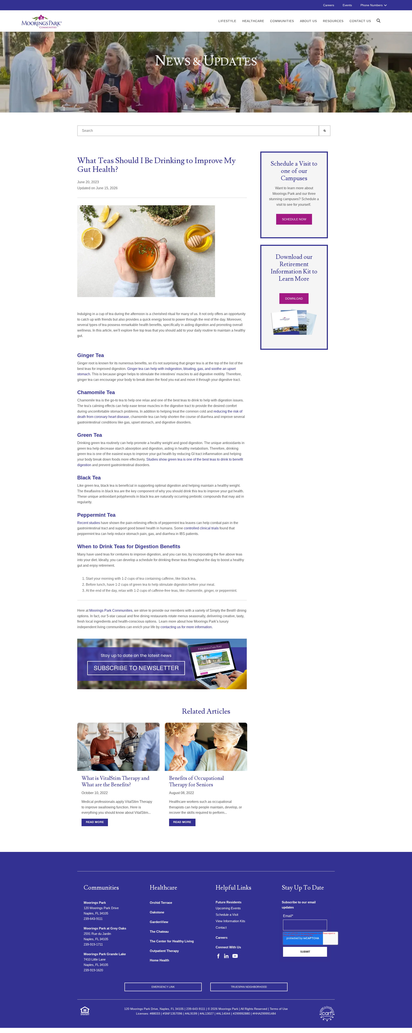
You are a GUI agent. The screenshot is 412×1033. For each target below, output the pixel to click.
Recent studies (88, 523)
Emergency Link (163, 986)
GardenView (159, 922)
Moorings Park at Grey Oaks (105, 928)
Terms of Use (279, 1008)
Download (294, 298)
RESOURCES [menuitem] (333, 21)
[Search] (324, 130)
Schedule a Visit (227, 914)
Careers (221, 937)
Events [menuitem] (347, 5)
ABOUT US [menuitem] (308, 21)
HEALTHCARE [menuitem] (253, 21)
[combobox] (198, 130)
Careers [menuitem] (328, 5)
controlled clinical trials (201, 528)
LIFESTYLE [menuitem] (227, 21)
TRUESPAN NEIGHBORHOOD (249, 986)
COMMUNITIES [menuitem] (282, 21)
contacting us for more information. (186, 627)
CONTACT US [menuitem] (360, 21)
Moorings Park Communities (110, 610)
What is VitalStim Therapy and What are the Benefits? (115, 781)
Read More (95, 822)
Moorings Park (95, 902)
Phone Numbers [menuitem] (371, 5)
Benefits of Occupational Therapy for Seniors (196, 781)
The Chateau (159, 931)
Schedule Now (294, 219)
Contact (221, 927)
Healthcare (163, 888)
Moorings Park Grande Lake (105, 954)
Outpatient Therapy (164, 951)
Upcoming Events (228, 908)
